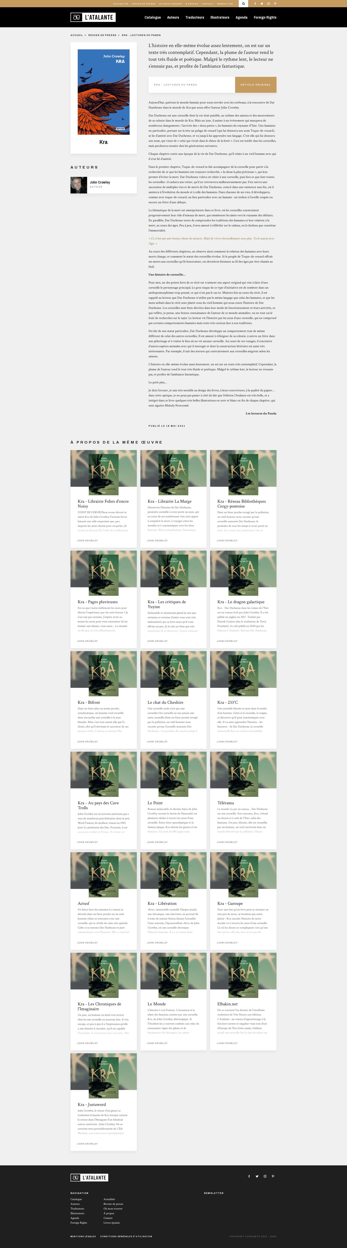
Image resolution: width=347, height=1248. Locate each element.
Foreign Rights (265, 17)
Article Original (256, 85)
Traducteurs (194, 17)
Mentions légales (83, 1237)
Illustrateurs (220, 17)
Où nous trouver (170, 4)
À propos (192, 4)
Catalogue (153, 17)
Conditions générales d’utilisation (126, 1237)
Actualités (120, 4)
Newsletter (225, 4)
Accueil (76, 35)
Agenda (242, 17)
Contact (207, 4)
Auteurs (173, 17)
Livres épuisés (112, 1223)
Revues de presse (143, 4)
